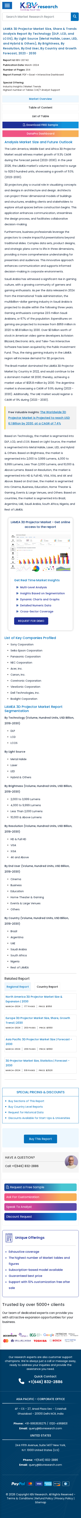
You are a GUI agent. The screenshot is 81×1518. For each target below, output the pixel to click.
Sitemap (40, 1502)
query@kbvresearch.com (45, 1428)
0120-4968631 (58, 1423)
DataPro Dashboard (40, 133)
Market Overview (40, 99)
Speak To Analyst (19, 1207)
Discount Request (19, 1216)
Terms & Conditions (20, 1498)
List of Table (40, 116)
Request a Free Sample (26, 1187)
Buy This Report (40, 1139)
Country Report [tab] (47, 987)
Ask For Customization (22, 1197)
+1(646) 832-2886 (25, 1166)
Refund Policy (44, 1498)
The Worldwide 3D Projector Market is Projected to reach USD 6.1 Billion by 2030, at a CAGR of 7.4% (39, 417)
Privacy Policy (64, 1498)
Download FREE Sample (42, 125)
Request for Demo (31, 621)
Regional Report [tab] (18, 987)
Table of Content (40, 107)
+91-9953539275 (35, 1423)
